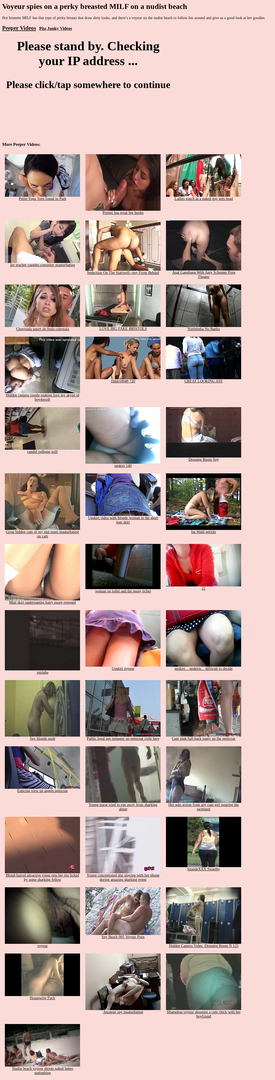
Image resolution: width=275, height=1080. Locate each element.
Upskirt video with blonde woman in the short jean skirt (123, 520)
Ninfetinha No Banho (203, 329)
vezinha (42, 672)
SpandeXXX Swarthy (203, 869)
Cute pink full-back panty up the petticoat (203, 739)
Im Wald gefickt (203, 532)
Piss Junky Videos (55, 28)
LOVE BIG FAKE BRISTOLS (123, 329)
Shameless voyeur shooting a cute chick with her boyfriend (204, 1014)
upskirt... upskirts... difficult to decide (204, 669)
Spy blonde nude (42, 739)
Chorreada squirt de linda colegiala (42, 329)
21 (203, 588)
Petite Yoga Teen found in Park (42, 199)
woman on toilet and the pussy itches (123, 591)
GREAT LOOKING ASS (203, 381)
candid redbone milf (42, 452)
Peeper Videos (19, 28)
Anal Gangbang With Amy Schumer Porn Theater (203, 274)
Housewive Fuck (42, 998)
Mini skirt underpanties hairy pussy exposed (42, 602)
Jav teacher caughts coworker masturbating (42, 265)
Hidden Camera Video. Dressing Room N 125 (203, 946)
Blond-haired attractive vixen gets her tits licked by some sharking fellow (42, 877)
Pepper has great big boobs (123, 213)
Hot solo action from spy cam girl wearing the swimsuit (203, 807)
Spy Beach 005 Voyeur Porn (123, 937)
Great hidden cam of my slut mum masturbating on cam (42, 534)
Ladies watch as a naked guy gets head (204, 199)
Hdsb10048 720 (123, 381)
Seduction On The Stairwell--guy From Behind (123, 273)
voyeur (42, 946)
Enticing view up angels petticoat (42, 791)
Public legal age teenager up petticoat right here (123, 739)
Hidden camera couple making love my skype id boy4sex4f (42, 397)
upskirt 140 (123, 466)
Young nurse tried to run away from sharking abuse (123, 807)
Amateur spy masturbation (123, 1012)
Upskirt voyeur (123, 669)
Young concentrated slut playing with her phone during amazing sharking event (123, 877)
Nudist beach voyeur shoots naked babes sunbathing (42, 1071)
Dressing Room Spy (204, 460)
